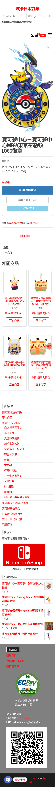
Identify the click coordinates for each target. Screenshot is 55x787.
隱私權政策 (12, 666)
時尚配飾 (9, 486)
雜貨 (6, 459)
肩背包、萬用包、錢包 (17, 497)
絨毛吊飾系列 (11, 443)
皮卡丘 (36, 223)
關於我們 (11, 655)
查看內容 (14, 320)
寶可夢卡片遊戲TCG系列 (15, 503)
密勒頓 (29, 223)
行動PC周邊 (10, 470)
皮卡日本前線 (27, 8)
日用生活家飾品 (13, 475)
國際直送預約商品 (12, 412)
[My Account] (32, 35)
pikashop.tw (24, 718)
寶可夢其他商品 (11, 508)
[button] (47, 47)
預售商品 (7, 417)
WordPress (30, 778)
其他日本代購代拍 (12, 519)
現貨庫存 (7, 524)
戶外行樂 (9, 481)
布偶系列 (9, 433)
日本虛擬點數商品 (12, 514)
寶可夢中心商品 (11, 423)
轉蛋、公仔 (10, 454)
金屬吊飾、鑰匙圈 (14, 449)
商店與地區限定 (14, 223)
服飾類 (8, 492)
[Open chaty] (8, 779)
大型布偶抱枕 (11, 438)
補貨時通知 (27, 208)
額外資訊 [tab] (25, 236)
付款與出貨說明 (15, 661)
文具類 (8, 465)
